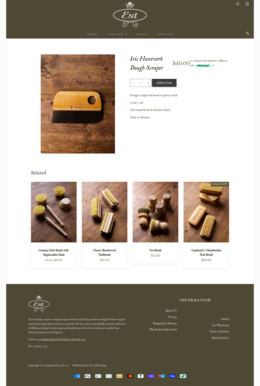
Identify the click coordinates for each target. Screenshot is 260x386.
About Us (171, 311)
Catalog (116, 34)
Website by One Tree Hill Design (89, 365)
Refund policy (220, 338)
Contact (166, 34)
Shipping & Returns (165, 323)
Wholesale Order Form (163, 330)
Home (93, 34)
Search (225, 319)
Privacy (172, 317)
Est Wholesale (220, 325)
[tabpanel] (77, 103)
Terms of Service (219, 331)
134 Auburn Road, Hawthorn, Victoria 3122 (61, 339)
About (142, 34)
